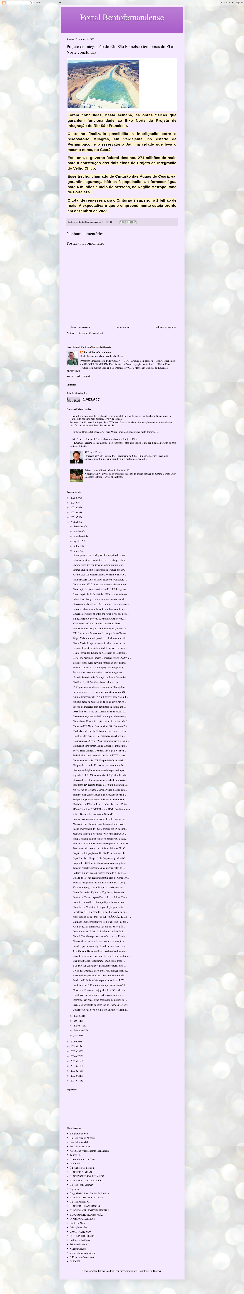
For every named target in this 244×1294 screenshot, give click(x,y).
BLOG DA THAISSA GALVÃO (86, 1197)
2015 (73, 1061)
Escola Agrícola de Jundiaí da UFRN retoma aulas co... (101, 594)
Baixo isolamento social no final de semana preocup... (100, 648)
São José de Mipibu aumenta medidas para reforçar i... (100, 770)
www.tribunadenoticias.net (83, 1253)
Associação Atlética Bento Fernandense (89, 1150)
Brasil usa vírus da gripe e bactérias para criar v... (98, 995)
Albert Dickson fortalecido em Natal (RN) (94, 814)
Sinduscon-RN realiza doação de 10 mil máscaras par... (100, 784)
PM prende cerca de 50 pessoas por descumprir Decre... (101, 765)
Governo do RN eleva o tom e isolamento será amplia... (101, 1009)
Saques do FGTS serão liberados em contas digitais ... (100, 863)
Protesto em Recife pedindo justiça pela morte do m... (100, 902)
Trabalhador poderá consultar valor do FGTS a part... (100, 755)
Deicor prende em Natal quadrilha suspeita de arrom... (100, 555)
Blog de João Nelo (79, 1133)
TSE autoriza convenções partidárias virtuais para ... (99, 965)
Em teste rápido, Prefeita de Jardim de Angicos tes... (99, 618)
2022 (73, 512)
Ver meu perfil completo (79, 376)
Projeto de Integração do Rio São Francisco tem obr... (100, 853)
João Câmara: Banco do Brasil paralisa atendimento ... (100, 951)
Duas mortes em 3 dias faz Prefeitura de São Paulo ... (100, 931)
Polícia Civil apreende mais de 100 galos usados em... (100, 819)
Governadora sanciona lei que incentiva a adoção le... (100, 941)
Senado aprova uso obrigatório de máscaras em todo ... (100, 946)
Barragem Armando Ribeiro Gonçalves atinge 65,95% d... (102, 657)
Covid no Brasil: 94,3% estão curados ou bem (96, 682)
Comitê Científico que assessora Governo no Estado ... (100, 936)
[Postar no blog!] (124, 222)
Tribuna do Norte (78, 1244)
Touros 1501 (76, 1154)
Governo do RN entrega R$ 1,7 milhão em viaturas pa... (101, 604)
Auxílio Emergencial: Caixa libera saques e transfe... (99, 975)
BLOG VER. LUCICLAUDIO (85, 1180)
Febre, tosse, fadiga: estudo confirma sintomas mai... (99, 599)
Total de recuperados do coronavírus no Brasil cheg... (100, 882)
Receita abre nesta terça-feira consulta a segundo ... (99, 672)
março (77, 1025)
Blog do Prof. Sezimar (81, 1184)
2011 (73, 1080)
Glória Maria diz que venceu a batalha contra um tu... (100, 643)
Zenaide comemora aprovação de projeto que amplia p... (101, 956)
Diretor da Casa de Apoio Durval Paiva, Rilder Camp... (101, 897)
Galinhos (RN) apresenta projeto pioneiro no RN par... (100, 921)
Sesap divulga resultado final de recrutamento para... (99, 799)
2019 (73, 1041)
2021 (73, 517)
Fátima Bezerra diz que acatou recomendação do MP (99, 628)
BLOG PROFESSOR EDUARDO (87, 1176)
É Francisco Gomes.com (82, 1167)
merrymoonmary (128, 1271)
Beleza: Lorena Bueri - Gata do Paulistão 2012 (108, 470)
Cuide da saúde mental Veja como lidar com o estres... (100, 731)
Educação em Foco (79, 1227)
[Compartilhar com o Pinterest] (135, 222)
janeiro (77, 1035)
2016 (73, 1056)
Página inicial (123, 327)
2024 (73, 502)
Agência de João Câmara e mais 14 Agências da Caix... (100, 775)
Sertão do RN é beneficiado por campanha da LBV (98, 980)
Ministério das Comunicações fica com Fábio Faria (98, 824)
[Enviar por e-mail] (121, 222)
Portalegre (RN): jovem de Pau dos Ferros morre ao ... (100, 912)
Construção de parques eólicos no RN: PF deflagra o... (100, 589)
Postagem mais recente (79, 327)
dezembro (79, 526)
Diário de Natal (77, 1223)
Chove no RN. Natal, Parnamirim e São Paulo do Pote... (101, 726)
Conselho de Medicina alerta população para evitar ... (100, 907)
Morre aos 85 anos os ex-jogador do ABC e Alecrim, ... (101, 990)
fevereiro (78, 1030)
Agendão (74, 1189)
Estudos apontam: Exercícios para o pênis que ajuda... (100, 560)
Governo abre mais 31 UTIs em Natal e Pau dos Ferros (100, 613)
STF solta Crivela (93, 452)
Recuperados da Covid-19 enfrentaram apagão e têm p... (101, 741)
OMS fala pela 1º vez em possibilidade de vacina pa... (100, 711)
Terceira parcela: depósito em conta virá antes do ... (99, 867)
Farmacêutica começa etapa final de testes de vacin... (99, 794)
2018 (73, 1046)
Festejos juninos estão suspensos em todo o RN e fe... (100, 872)
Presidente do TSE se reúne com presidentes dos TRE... (101, 985)
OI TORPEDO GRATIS (82, 1236)
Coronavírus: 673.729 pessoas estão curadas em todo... (100, 584)
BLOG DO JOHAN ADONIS (85, 1206)
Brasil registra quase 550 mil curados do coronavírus (99, 662)
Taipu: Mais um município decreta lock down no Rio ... (101, 638)
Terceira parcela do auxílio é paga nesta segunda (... (99, 667)
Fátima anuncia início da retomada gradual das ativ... (99, 569)
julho (76, 546)
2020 (73, 522)
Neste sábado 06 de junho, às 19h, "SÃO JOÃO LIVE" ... (102, 916)
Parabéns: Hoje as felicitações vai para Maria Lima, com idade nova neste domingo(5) (115, 431)
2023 (73, 507)
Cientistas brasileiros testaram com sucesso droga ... (99, 960)
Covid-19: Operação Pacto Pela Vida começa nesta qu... (101, 970)
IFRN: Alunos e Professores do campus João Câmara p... (101, 633)
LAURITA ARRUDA (80, 1231)
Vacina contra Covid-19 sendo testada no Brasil (97, 623)
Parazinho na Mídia (79, 1142)
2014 (73, 1066)
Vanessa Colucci (78, 1248)
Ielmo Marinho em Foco (82, 1159)
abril (76, 1020)
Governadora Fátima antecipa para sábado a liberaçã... (100, 780)
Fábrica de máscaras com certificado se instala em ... (99, 706)
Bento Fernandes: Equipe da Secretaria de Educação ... (100, 652)
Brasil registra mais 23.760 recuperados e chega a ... (99, 736)
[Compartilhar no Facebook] (131, 222)
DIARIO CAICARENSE (82, 1218)
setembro (78, 536)
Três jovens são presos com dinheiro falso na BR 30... (100, 848)
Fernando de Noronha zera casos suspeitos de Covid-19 (100, 843)
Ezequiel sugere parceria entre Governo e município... (100, 745)
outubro (78, 531)
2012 (73, 1075)
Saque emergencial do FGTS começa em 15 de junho (100, 828)
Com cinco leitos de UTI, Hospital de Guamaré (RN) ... (101, 760)
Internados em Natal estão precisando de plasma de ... (100, 999)
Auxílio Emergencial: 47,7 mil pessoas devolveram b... (101, 696)
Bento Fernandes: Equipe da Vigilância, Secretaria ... (100, 892)
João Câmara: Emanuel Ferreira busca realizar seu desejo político (104, 439)
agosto (77, 541)
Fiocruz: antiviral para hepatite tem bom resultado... (99, 609)
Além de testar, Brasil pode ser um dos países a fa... (99, 926)
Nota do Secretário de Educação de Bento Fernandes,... (101, 677)
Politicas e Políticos (80, 1240)
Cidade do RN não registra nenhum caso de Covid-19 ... (101, 877)
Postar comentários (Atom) (89, 333)
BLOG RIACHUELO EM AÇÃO (86, 1214)
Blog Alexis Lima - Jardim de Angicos (89, 1193)
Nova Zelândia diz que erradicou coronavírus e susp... (100, 838)
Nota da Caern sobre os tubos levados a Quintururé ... (100, 579)
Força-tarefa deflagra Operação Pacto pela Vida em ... (100, 750)
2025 (73, 497)
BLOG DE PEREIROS (81, 1172)
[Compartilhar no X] (128, 222)
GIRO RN (75, 1163)
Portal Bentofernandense (97, 352)
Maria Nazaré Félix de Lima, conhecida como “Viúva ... (101, 804)
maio (76, 1015)
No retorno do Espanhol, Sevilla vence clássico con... (100, 789)
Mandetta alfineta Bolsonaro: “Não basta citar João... (99, 833)
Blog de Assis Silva (79, 1201)
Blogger (157, 1271)
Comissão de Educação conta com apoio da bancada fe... (101, 721)
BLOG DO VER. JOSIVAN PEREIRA (89, 1210)
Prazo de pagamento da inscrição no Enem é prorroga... (101, 1004)
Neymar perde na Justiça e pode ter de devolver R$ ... (100, 701)
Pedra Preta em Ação (80, 1146)
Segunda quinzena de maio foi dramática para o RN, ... (100, 692)
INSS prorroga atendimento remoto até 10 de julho (99, 687)
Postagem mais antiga (165, 327)
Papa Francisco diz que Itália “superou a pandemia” (99, 858)
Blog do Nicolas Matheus (82, 1137)
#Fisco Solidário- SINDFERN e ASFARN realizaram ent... (103, 809)
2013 (73, 1070)
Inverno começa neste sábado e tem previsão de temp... (100, 716)
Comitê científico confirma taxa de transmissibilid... (99, 565)
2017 (73, 1051)
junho (77, 551)
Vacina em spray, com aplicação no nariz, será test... (99, 887)
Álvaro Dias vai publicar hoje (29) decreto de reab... (99, 574)
